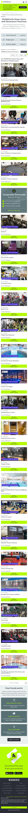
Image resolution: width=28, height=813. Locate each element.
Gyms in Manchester (7, 788)
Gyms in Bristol (7, 785)
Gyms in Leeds (7, 793)
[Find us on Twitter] (12, 780)
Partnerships (21, 793)
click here (24, 28)
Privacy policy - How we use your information (17, 796)
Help (21, 783)
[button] (14, 72)
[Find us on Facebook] (10, 780)
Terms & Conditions (21, 785)
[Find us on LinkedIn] (16, 780)
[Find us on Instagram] (14, 780)
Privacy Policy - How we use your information (21, 789)
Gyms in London (7, 783)
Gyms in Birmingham (7, 790)
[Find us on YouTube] (18, 780)
